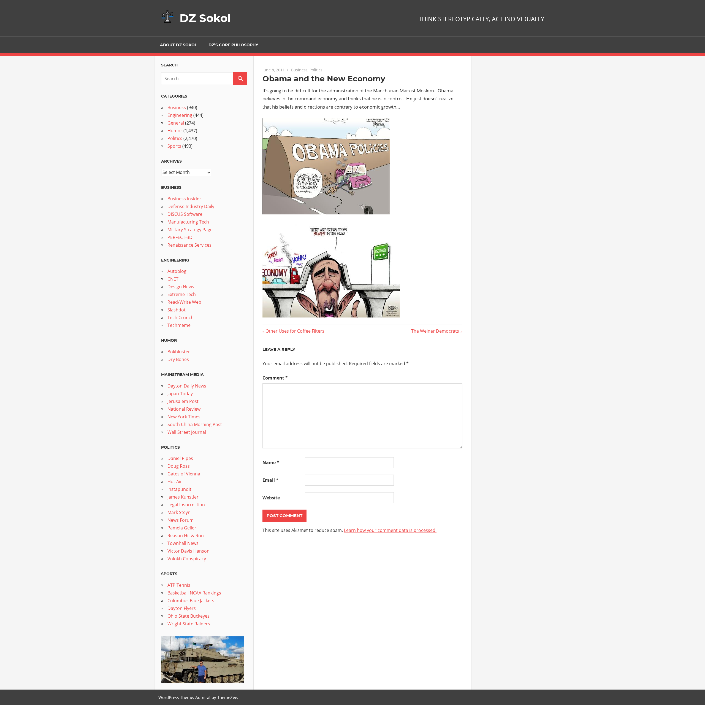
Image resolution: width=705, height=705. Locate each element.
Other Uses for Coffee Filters (294, 331)
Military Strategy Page (190, 230)
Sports (174, 146)
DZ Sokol (205, 18)
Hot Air (174, 481)
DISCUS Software (184, 214)
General (175, 123)
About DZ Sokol (178, 44)
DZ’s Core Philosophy (233, 44)
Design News (180, 287)
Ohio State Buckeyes (188, 616)
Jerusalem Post (183, 401)
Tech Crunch (180, 317)
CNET (172, 279)
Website (271, 498)
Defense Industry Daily (190, 206)
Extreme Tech (181, 294)
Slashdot (176, 310)
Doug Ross (178, 466)
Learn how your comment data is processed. (390, 530)
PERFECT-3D (179, 237)
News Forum (180, 520)
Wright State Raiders (188, 624)
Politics (316, 69)
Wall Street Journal (186, 432)
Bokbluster (178, 352)
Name (270, 462)
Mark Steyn (179, 512)
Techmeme (179, 325)
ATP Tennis (178, 585)
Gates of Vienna (183, 474)
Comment (275, 378)
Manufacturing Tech (188, 222)
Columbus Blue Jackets (190, 601)
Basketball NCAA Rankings (194, 593)
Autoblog (176, 271)
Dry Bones (178, 359)
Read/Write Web (184, 302)
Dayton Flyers (181, 608)
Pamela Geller (181, 528)
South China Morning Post (194, 424)
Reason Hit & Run (185, 535)
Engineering (179, 115)
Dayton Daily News (186, 386)
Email (270, 480)
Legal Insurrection (186, 505)
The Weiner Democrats (435, 331)
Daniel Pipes (180, 458)
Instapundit (179, 489)
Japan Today (180, 394)
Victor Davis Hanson (188, 551)
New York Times (183, 417)
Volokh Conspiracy (186, 559)
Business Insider (184, 199)
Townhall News (183, 543)
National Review (183, 409)
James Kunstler (183, 497)
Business (299, 69)
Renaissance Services (189, 245)
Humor (174, 131)
